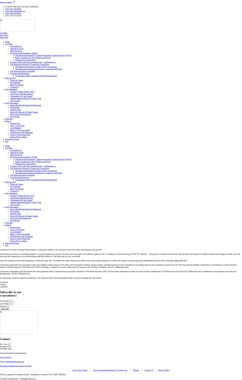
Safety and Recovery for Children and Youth (33, 58)
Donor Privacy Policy (18, 137)
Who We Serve (16, 51)
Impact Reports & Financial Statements (25, 105)
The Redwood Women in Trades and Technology (29, 64)
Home (7, 42)
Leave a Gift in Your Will (20, 135)
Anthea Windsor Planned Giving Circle (25, 98)
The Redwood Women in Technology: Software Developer (38, 69)
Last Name (4, 304)
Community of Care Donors (21, 96)
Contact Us (14, 87)
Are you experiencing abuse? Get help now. (110, 370)
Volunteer (9, 119)
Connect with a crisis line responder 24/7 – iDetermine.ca (33, 62)
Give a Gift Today (17, 126)
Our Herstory (15, 83)
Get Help (8, 44)
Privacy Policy (164, 370)
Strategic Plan (15, 110)
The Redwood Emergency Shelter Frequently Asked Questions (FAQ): (43, 55)
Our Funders (15, 101)
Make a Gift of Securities (20, 130)
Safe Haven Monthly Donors (21, 94)
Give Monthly (15, 128)
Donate (8, 121)
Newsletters (14, 107)
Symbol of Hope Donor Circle (22, 92)
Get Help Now (16, 46)
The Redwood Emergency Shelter (23, 53)
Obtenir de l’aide (16, 49)
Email (2, 306)
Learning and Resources (19, 74)
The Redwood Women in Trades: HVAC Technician (36, 67)
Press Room (15, 117)
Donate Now (15, 123)
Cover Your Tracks (79, 370)
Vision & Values (16, 80)
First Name (4, 301)
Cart (6, 141)
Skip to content (6, 2)
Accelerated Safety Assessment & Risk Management (36, 76)
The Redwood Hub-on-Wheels (22, 71)
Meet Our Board (16, 85)
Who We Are (10, 78)
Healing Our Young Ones (25, 60)
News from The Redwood (20, 114)
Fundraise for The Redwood (21, 132)
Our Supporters (11, 89)
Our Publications (11, 103)
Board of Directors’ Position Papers (24, 112)
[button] (121, 282)
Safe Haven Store (12, 139)
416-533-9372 (5, 357)
